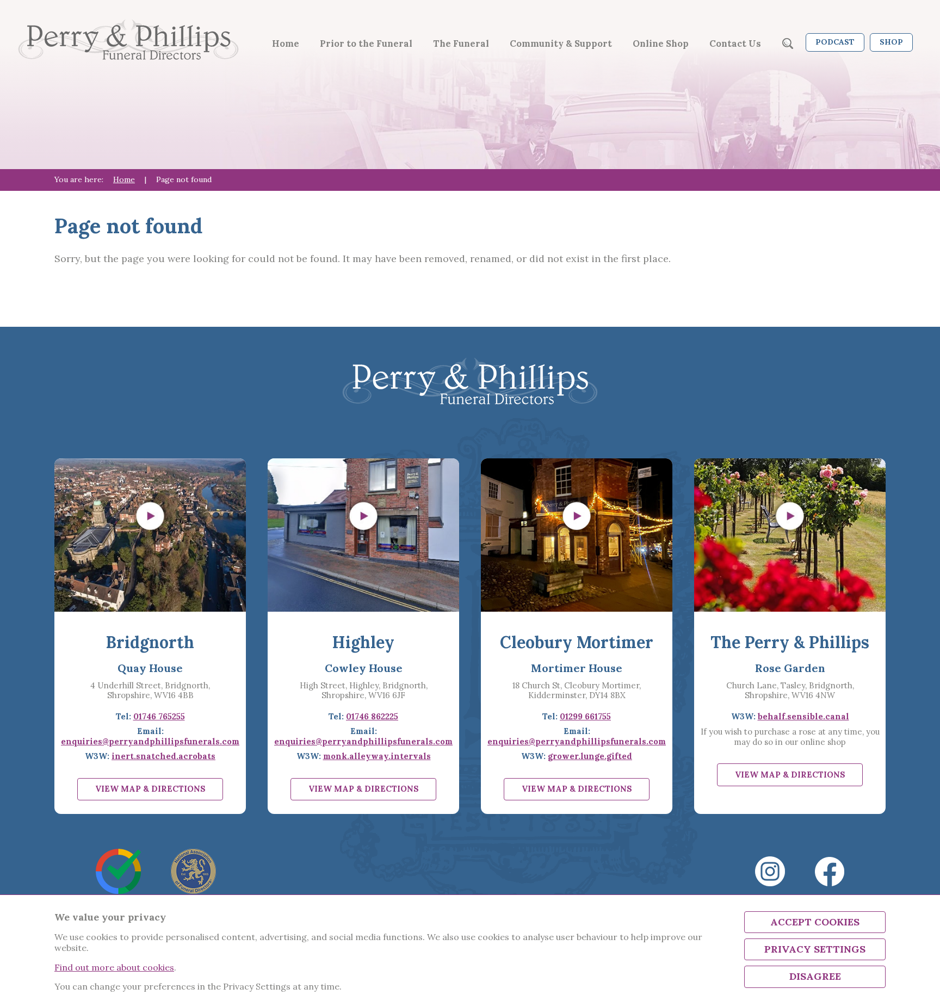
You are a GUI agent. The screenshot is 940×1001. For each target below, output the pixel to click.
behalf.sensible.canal (803, 716)
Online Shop (661, 43)
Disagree (815, 976)
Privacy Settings (814, 949)
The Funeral (461, 43)
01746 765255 (159, 716)
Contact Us (735, 43)
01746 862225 (372, 716)
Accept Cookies (814, 922)
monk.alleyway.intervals (377, 756)
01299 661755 (585, 716)
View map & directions (150, 789)
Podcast (835, 42)
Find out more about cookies (114, 967)
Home (285, 43)
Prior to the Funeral (366, 43)
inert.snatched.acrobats (163, 756)
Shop (891, 42)
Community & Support (561, 43)
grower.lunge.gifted (590, 756)
